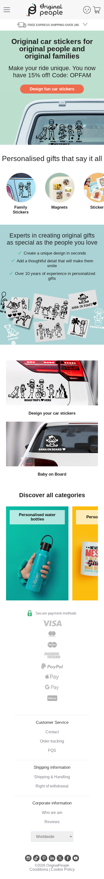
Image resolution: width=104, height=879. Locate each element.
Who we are (52, 813)
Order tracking (52, 741)
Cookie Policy (63, 869)
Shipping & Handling (52, 777)
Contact (52, 732)
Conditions (39, 869)
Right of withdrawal (52, 786)
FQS (52, 750)
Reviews (52, 822)
